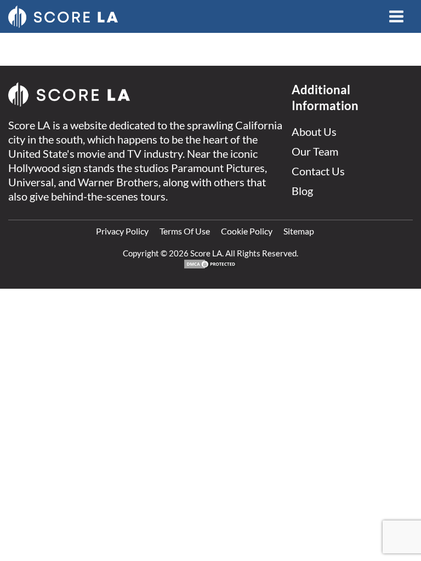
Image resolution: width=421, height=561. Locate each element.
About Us (314, 131)
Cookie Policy (246, 231)
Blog (302, 190)
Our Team (315, 151)
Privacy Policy (122, 231)
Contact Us (318, 171)
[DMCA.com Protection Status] (210, 266)
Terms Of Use (185, 231)
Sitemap (298, 231)
